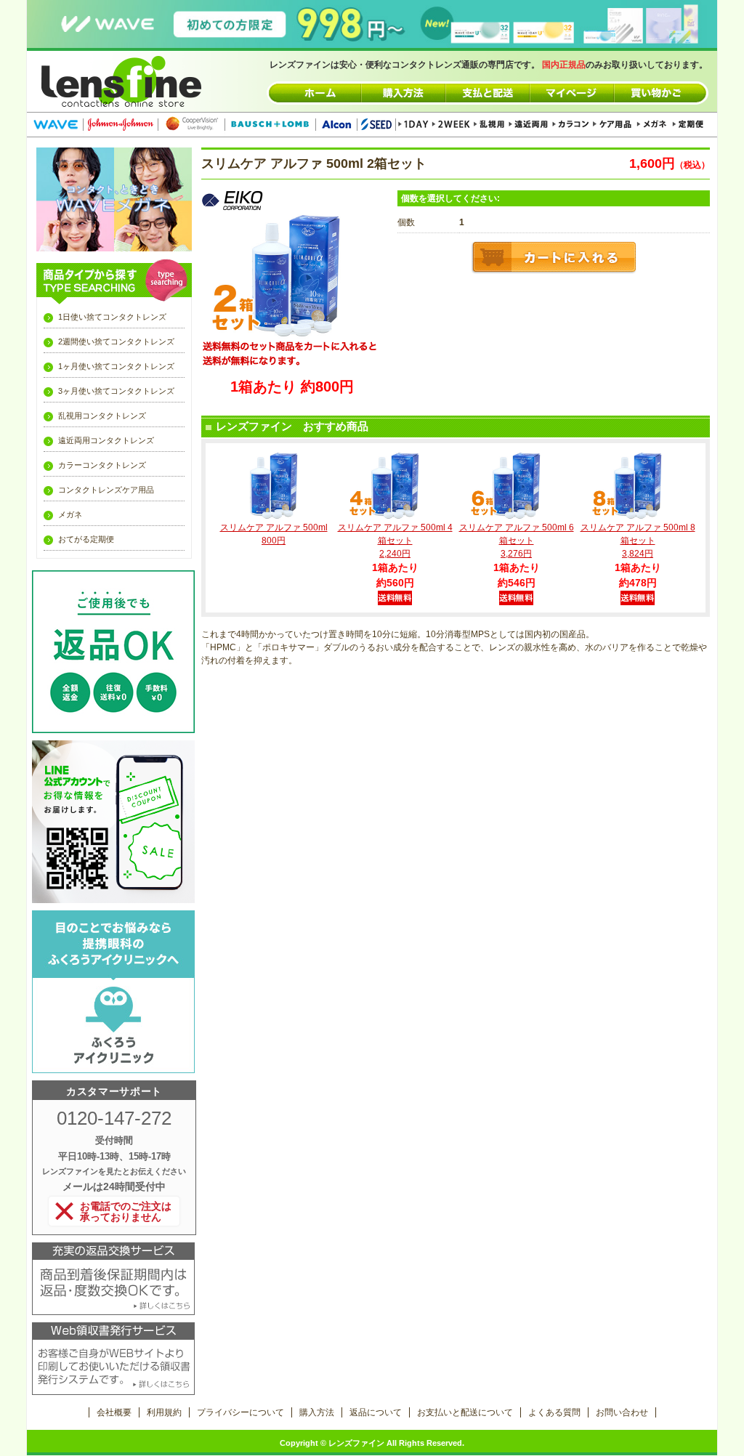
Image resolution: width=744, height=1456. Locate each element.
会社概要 (114, 1412)
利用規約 (164, 1412)
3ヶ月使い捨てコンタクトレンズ (116, 391)
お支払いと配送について (465, 1412)
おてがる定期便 (86, 539)
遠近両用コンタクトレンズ (106, 440)
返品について (375, 1412)
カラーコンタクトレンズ (102, 465)
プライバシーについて (240, 1412)
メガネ (70, 514)
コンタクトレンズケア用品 (106, 489)
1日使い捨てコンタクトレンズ (112, 316)
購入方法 (316, 1412)
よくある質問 (554, 1412)
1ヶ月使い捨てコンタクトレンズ (116, 366)
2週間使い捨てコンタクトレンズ (116, 341)
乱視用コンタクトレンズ (102, 415)
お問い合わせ (622, 1412)
